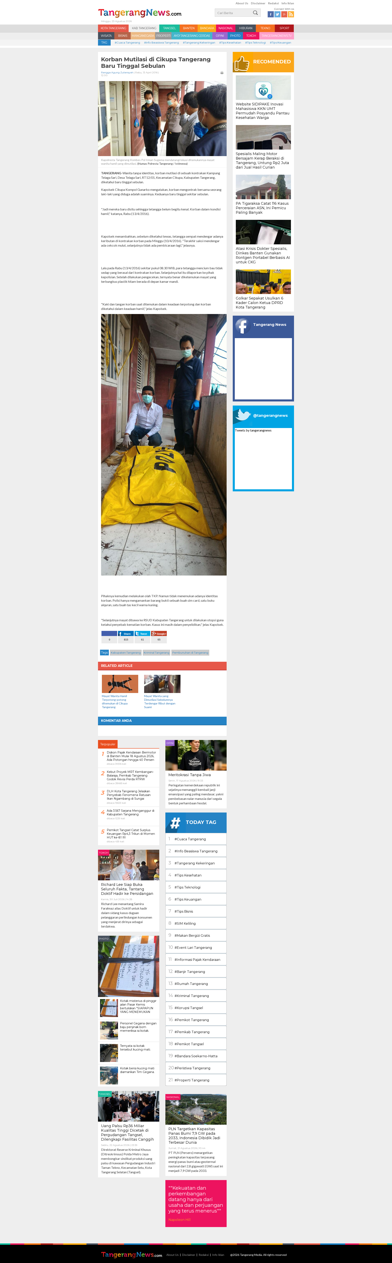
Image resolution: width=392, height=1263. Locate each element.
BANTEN (189, 28)
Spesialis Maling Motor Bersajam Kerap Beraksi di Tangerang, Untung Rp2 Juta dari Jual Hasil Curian (262, 161)
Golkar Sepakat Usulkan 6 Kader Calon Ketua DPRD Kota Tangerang (259, 303)
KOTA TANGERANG (113, 28)
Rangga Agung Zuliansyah (117, 72)
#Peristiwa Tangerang (189, 1068)
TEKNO (265, 28)
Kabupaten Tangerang (126, 652)
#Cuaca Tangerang (127, 42)
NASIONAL (225, 28)
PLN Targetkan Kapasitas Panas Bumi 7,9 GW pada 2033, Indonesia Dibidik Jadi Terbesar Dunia (194, 1136)
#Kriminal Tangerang (188, 995)
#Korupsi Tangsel (185, 1007)
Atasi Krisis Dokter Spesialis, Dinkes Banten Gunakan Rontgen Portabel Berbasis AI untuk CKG (263, 255)
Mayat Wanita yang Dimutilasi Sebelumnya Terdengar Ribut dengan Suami (159, 701)
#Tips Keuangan (280, 42)
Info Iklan (288, 3)
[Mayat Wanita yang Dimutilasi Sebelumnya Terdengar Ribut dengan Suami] (162, 683)
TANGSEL (169, 28)
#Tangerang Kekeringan (199, 42)
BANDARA (207, 28)
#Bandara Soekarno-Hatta (192, 1055)
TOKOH (251, 36)
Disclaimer (258, 3)
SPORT (284, 28)
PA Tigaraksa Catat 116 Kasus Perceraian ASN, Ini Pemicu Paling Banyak (262, 208)
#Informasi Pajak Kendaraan (194, 959)
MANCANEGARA (143, 36)
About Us (242, 3)
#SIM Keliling (182, 923)
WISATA (106, 36)
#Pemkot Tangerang (188, 1019)
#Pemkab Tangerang (189, 1031)
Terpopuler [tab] (107, 744)
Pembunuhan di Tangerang (190, 652)
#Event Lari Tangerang (190, 947)
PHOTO (235, 36)
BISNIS (122, 36)
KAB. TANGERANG (144, 28)
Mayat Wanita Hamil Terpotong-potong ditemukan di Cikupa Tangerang (115, 701)
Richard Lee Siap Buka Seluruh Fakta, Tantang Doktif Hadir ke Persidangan (127, 889)
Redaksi (273, 3)
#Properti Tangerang (188, 1080)
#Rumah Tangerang (188, 983)
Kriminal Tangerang (156, 652)
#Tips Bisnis (180, 911)
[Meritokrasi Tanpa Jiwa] (196, 755)
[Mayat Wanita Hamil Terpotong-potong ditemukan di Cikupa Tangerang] (120, 683)
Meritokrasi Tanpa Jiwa (189, 775)
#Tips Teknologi (255, 42)
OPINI (220, 36)
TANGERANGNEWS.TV (277, 36)
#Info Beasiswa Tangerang (161, 42)
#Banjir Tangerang (186, 971)
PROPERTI (163, 36)
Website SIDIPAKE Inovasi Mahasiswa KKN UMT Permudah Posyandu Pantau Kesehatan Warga (263, 111)
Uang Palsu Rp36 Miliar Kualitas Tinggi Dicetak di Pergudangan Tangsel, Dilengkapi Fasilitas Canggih (127, 1133)
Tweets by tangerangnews (253, 430)
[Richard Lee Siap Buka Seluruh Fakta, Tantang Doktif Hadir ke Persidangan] (128, 864)
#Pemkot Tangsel (186, 1043)
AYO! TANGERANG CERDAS (192, 36)
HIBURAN (245, 28)
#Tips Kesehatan (230, 42)
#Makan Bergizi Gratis (189, 935)
